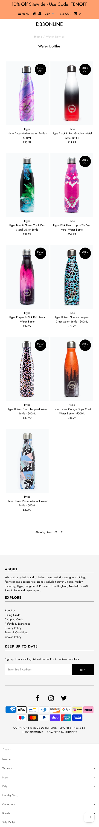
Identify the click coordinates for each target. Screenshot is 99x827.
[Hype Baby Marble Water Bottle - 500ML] (27, 93)
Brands (6, 813)
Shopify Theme (70, 728)
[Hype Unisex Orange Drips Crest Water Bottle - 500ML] (71, 369)
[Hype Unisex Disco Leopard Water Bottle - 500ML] (27, 369)
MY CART (70, 14)
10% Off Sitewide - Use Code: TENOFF (49, 4)
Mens (5, 777)
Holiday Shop (10, 795)
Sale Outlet (8, 822)
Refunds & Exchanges (17, 624)
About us (10, 610)
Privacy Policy (13, 628)
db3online (49, 24)
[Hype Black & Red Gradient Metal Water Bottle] (71, 93)
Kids (4, 786)
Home (38, 37)
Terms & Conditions (16, 632)
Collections (8, 804)
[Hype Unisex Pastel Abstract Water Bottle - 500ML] (27, 461)
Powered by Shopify (62, 732)
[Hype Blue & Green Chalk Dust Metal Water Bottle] (27, 185)
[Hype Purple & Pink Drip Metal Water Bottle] (27, 277)
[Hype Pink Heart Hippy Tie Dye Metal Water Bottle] (71, 185)
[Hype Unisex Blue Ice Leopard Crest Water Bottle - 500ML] (71, 277)
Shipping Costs (14, 619)
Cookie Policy (13, 637)
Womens (7, 768)
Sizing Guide (12, 615)
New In (6, 759)
